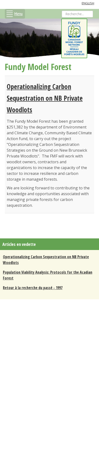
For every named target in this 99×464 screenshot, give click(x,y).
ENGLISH (88, 3)
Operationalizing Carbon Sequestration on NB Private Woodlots (45, 98)
